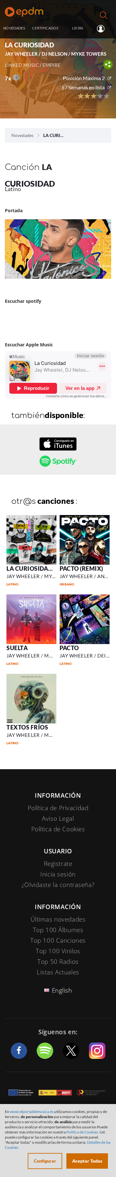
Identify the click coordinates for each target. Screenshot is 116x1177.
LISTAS (77, 28)
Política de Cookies (58, 829)
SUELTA (17, 647)
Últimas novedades (58, 919)
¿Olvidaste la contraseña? (58, 885)
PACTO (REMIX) (81, 568)
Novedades (22, 135)
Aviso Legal (58, 818)
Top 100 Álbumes (58, 930)
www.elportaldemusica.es (31, 1111)
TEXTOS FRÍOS (27, 727)
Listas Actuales (58, 972)
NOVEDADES (14, 28)
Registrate (58, 863)
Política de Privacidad (58, 808)
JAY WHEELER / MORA (33, 655)
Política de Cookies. (82, 1132)
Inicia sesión (103, 28)
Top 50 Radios (57, 961)
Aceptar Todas (87, 1161)
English (62, 990)
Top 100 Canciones (58, 940)
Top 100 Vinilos (58, 951)
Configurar (45, 1161)
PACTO (69, 647)
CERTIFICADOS (45, 28)
